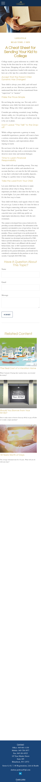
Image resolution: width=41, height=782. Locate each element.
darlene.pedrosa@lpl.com (20, 769)
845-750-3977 (24, 750)
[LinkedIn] (20, 773)
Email (4, 282)
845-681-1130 (23, 747)
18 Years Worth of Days (12, 455)
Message (5, 295)
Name (4, 269)
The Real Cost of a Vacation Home (18, 368)
